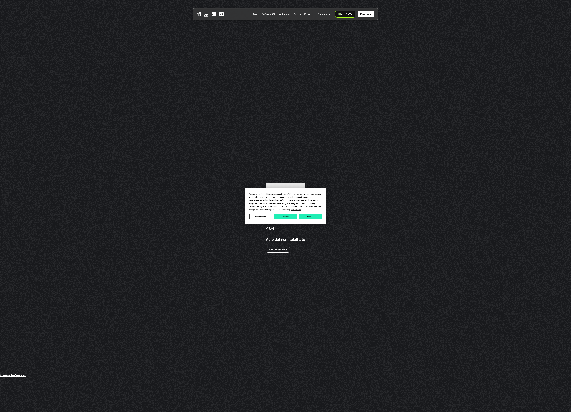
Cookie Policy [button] (308, 207)
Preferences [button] (296, 210)
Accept (310, 217)
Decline (285, 217)
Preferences (260, 217)
